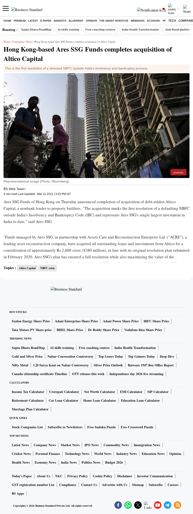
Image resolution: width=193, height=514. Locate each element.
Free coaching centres (100, 29)
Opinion (91, 20)
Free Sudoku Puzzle (101, 427)
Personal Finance (48, 453)
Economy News (45, 462)
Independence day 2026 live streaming (136, 373)
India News (69, 462)
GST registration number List (33, 484)
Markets (60, 20)
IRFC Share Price (156, 321)
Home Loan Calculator (99, 400)
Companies (18, 41)
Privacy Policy (77, 476)
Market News (70, 444)
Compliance (67, 484)
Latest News (20, 444)
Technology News (77, 453)
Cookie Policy (102, 476)
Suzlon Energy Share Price (31, 321)
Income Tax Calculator (28, 391)
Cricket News (21, 453)
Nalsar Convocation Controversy (70, 356)
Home (7, 20)
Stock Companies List (27, 427)
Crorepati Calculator (64, 391)
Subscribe (156, 484)
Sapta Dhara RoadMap (36, 29)
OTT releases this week (88, 373)
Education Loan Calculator (140, 400)
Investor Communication (155, 476)
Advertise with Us (114, 484)
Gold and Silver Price (27, 356)
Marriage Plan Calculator (30, 409)
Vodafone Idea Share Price (143, 329)
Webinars (138, 20)
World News (102, 453)
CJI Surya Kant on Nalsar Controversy (61, 365)
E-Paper (45, 20)
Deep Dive (167, 356)
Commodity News (116, 444)
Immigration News (147, 444)
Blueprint (76, 20)
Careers (173, 484)
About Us (43, 476)
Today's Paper (22, 476)
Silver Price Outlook (108, 365)
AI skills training (68, 29)
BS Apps (18, 493)
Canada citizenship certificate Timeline (39, 373)
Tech (172, 20)
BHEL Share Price (70, 329)
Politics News (91, 462)
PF (164, 20)
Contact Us (89, 484)
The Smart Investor (113, 20)
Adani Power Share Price (121, 321)
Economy (153, 20)
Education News (153, 453)
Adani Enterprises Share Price (76, 321)
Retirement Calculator (28, 400)
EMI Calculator (131, 391)
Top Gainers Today (141, 356)
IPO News (91, 444)
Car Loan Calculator (63, 400)
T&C (58, 476)
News (29, 41)
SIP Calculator (158, 391)
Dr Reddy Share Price (103, 329)
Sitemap (138, 484)
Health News (21, 462)
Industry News (126, 453)
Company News (45, 444)
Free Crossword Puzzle (137, 427)
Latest (33, 20)
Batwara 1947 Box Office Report (151, 365)
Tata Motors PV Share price (32, 329)
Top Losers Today (110, 356)
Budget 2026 (114, 462)
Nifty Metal (20, 365)
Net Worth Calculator (99, 391)
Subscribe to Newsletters (65, 427)
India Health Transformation (140, 29)
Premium (20, 20)
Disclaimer (124, 476)
